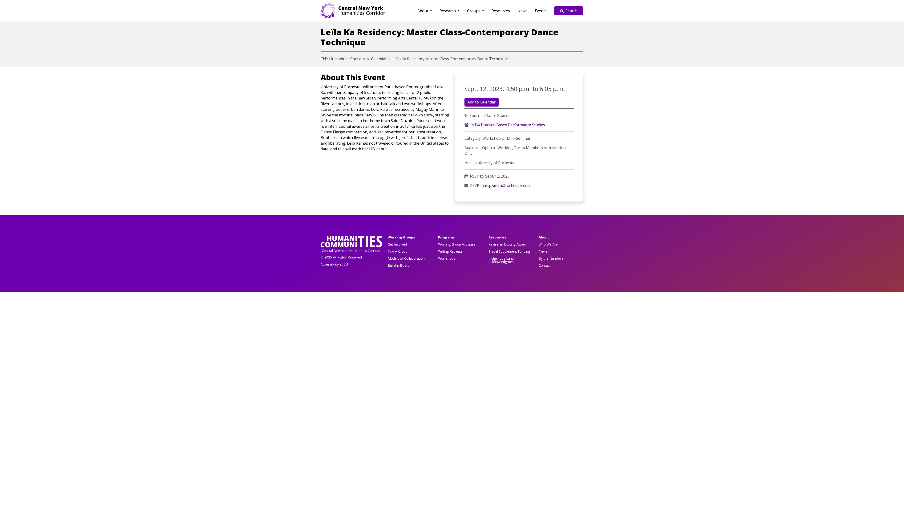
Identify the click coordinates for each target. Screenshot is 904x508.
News (522, 10)
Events (541, 10)
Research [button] (448, 10)
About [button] (423, 10)
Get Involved (397, 244)
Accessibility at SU (334, 264)
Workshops (446, 258)
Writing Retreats (450, 251)
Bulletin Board (398, 265)
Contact (545, 265)
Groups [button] (474, 10)
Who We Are (548, 244)
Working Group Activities (456, 244)
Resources (501, 10)
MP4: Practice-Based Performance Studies (507, 124)
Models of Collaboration (406, 258)
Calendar (379, 58)
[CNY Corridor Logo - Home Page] (351, 245)
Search (571, 10)
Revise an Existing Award (507, 244)
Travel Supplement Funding (509, 251)
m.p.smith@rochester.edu (507, 185)
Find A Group (398, 251)
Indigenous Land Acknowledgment (501, 260)
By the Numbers (551, 258)
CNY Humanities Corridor (343, 58)
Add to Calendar (482, 102)
